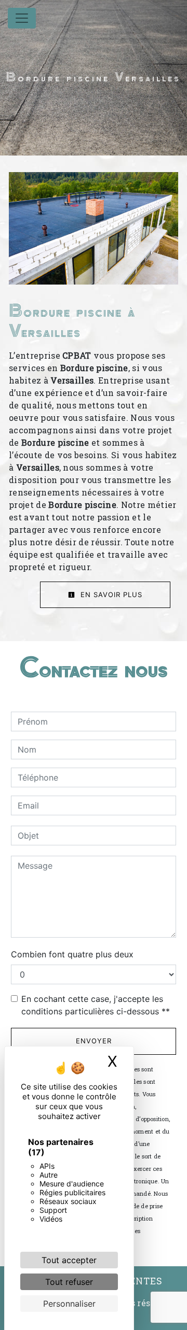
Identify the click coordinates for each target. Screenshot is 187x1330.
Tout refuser (69, 1282)
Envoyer (94, 1041)
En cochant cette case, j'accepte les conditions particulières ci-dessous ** (95, 1005)
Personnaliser (69, 1303)
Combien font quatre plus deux (72, 954)
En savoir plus (110, 594)
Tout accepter (69, 1260)
